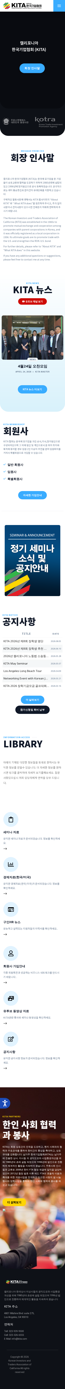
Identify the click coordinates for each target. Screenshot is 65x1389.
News (33, 359)
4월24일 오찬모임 (32, 365)
